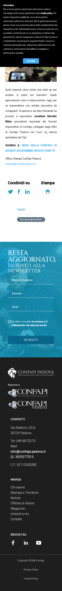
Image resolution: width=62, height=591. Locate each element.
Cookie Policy (31, 578)
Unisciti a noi (20, 514)
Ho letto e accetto (29, 323)
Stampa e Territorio (25, 493)
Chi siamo (18, 487)
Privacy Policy (31, 569)
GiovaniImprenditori (31, 219)
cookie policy (46, 13)
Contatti (16, 519)
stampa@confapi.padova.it (20, 164)
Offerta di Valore (22, 503)
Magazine (18, 508)
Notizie (16, 498)
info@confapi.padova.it (28, 451)
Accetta (31, 61)
